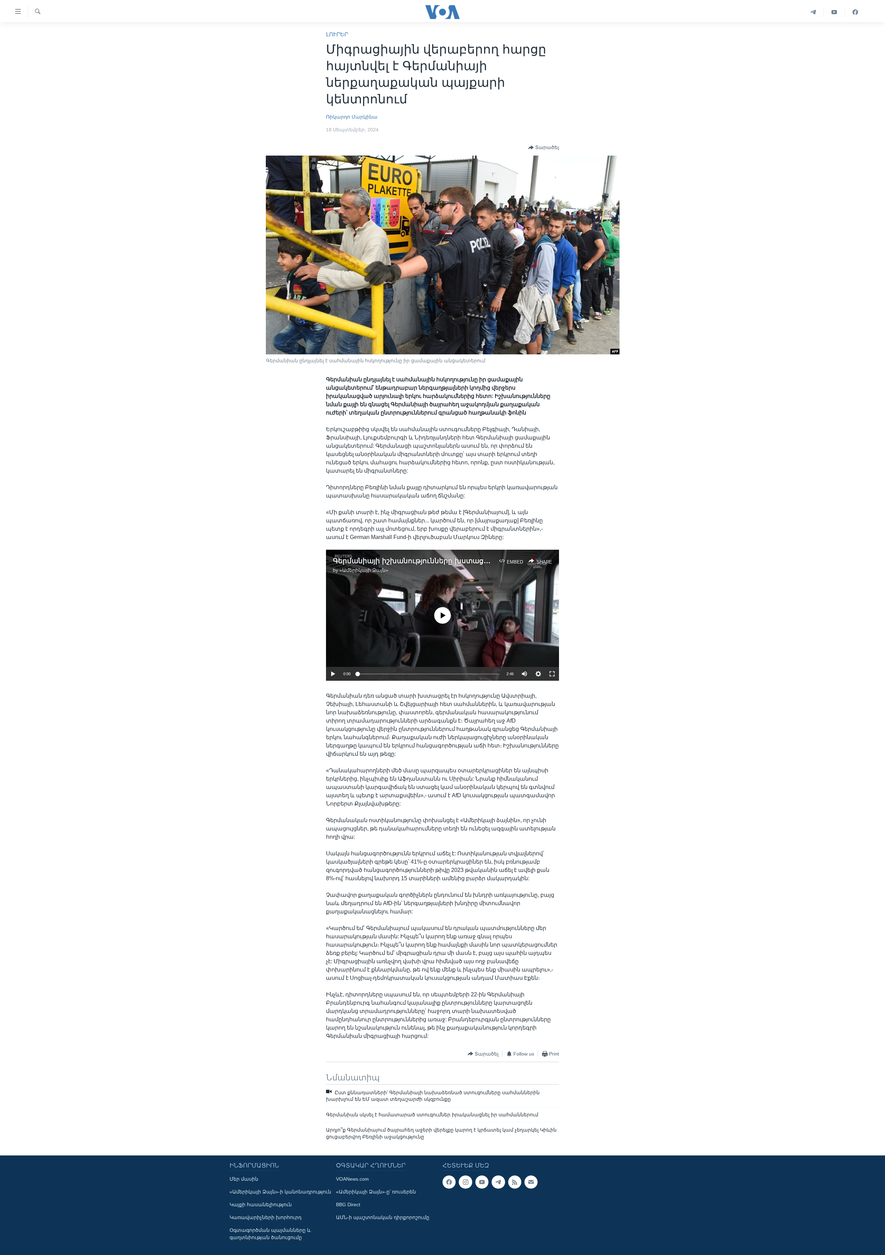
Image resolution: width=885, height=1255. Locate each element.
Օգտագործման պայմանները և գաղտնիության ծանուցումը (270, 1233)
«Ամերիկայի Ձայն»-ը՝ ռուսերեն (376, 1191)
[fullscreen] (552, 674)
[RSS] (514, 1182)
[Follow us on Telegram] (498, 1182)
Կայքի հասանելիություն (261, 1204)
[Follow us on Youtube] (481, 1182)
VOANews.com (352, 1179)
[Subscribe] (531, 1182)
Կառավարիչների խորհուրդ (265, 1217)
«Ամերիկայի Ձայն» (363, 570)
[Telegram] (813, 12)
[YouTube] (834, 12)
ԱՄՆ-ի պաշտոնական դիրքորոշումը (382, 1217)
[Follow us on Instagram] (465, 1182)
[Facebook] (855, 12)
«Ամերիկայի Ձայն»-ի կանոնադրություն (280, 1191)
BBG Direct (348, 1204)
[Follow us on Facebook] (449, 1182)
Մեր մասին (244, 1179)
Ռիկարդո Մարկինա (352, 117)
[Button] (543, 147)
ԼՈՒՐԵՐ (337, 34)
